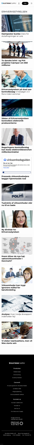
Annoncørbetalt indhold (17, 394)
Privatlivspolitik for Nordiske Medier (17, 385)
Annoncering (17, 374)
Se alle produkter (17, 377)
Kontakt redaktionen (17, 402)
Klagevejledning (17, 391)
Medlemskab (17, 371)
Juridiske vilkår (17, 388)
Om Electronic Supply (17, 411)
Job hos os (17, 408)
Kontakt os (17, 405)
